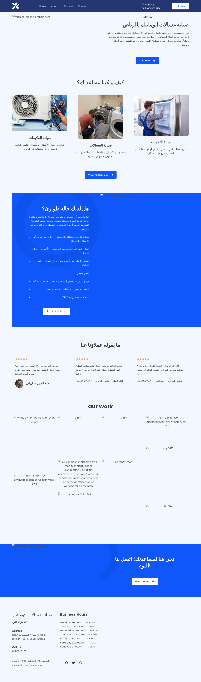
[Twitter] (73, 662)
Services (68, 6)
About (54, 6)
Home (42, 6)
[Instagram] (80, 662)
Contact (83, 6)
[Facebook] (66, 662)
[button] (180, 6)
